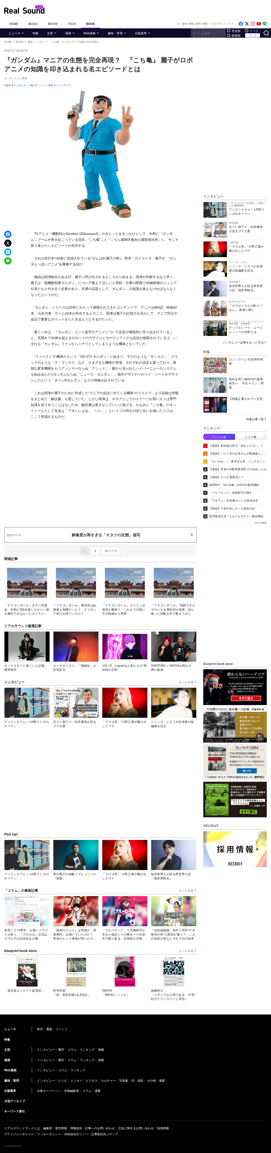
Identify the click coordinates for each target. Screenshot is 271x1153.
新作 (40, 1029)
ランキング (87, 1049)
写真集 (123, 1080)
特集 (36, 33)
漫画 (68, 33)
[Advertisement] (164, 9)
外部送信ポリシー (76, 1134)
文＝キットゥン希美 (15, 78)
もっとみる (186, 682)
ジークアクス (63, 85)
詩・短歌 (137, 1080)
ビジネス (92, 1080)
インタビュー (46, 1049)
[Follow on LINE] (265, 24)
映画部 (236, 35)
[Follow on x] (247, 24)
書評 (61, 1049)
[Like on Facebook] (241, 24)
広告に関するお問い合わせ (136, 1128)
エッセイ (76, 1080)
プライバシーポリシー (19, 1134)
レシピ (62, 1080)
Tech (72, 24)
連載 (101, 1049)
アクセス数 (219, 437)
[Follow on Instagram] (253, 24)
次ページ (111, 551)
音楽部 (236, 31)
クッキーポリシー (49, 1134)
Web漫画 (89, 33)
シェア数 (251, 437)
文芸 (50, 33)
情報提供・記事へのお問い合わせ (92, 1128)
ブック (252, 35)
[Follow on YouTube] (259, 24)
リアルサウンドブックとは (22, 1128)
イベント (62, 1029)
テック (254, 31)
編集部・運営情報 (55, 1128)
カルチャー (108, 1080)
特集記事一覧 (255, 419)
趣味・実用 (115, 33)
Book (90, 24)
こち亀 (29, 85)
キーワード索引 (14, 1111)
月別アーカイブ (14, 1101)
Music (33, 24)
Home (13, 24)
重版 (49, 1029)
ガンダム (18, 85)
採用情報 (163, 1128)
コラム (72, 1049)
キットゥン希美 (44, 85)
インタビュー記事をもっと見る (243, 342)
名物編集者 (71, 1090)
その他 (151, 1080)
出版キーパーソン (49, 1090)
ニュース (14, 33)
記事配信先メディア (104, 1134)
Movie (53, 24)
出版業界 (141, 33)
